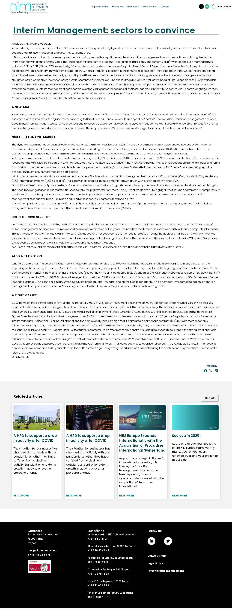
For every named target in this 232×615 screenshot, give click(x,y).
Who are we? (150, 6)
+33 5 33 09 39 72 (98, 562)
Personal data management (166, 570)
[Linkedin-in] (151, 541)
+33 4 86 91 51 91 (97, 538)
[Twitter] (168, 541)
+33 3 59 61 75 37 (98, 597)
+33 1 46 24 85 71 (40, 554)
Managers (117, 6)
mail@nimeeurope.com (42, 550)
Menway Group (157, 556)
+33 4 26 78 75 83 (98, 573)
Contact (165, 6)
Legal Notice (155, 563)
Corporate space (99, 6)
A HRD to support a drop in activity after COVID (35, 438)
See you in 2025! (186, 435)
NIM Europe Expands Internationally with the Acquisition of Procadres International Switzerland (142, 443)
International (133, 6)
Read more (21, 495)
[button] (205, 371)
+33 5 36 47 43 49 (98, 550)
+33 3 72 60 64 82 (98, 585)
